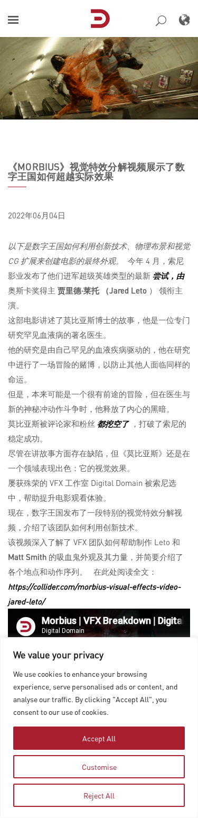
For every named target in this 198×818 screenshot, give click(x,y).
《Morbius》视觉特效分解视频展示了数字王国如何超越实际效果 (96, 171)
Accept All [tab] (99, 738)
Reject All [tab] (99, 795)
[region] (99, 727)
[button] (13, 20)
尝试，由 (168, 275)
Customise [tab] (99, 766)
